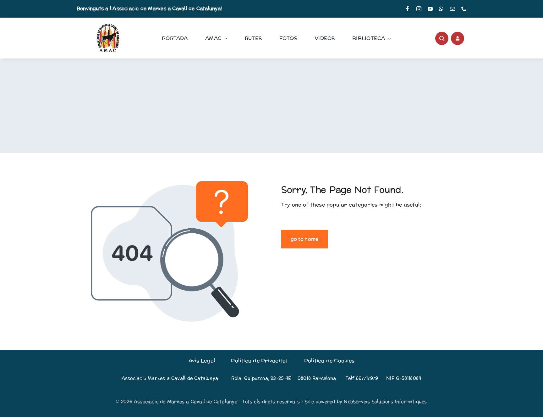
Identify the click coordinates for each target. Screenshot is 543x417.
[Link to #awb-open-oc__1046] (441, 38)
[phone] (463, 8)
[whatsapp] (441, 8)
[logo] (108, 26)
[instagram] (418, 8)
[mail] (452, 8)
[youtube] (430, 8)
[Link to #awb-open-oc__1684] (457, 38)
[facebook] (407, 8)
